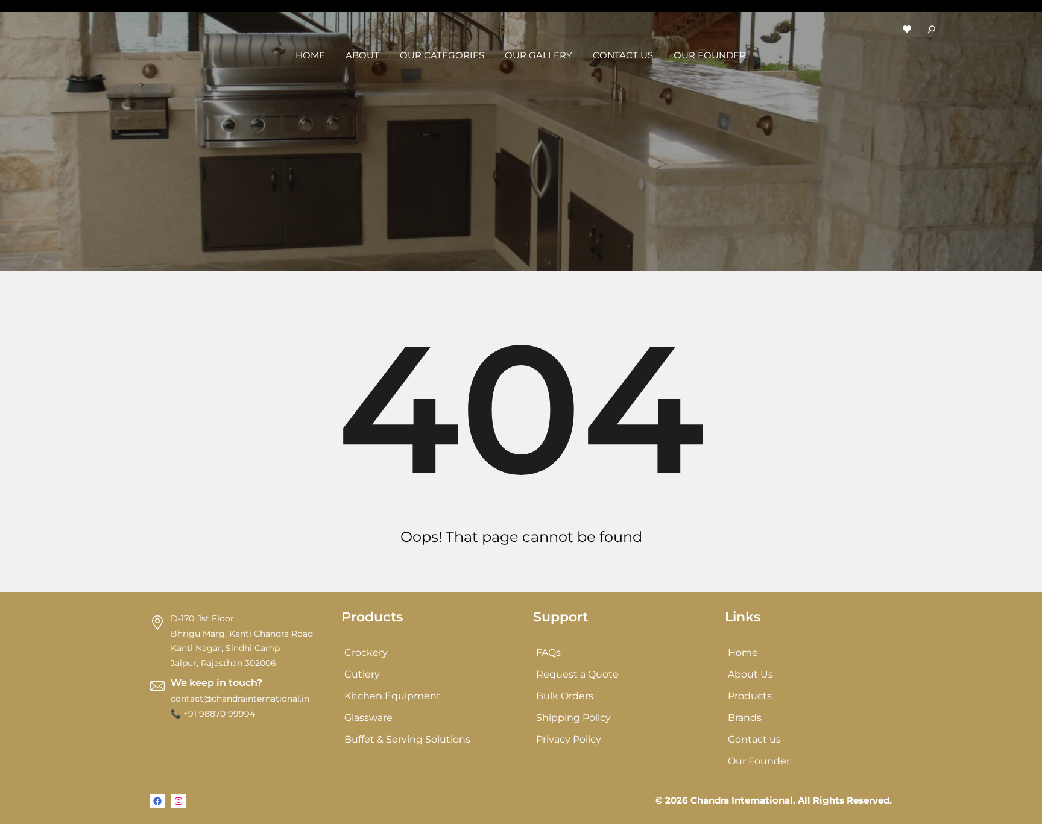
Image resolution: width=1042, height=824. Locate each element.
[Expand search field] (932, 28)
